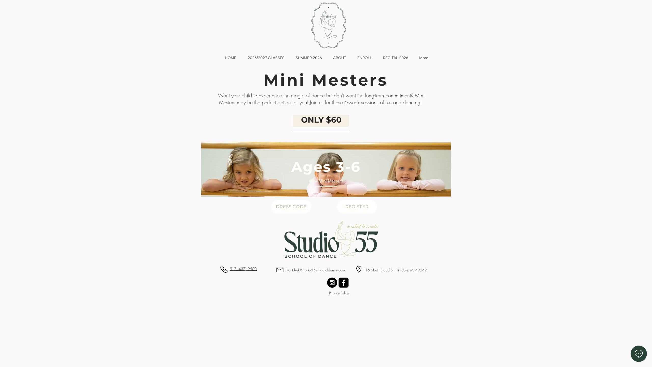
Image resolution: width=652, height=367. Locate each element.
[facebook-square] (343, 283)
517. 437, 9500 (243, 268)
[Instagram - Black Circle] (332, 283)
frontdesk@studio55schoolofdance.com (316, 270)
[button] (326, 166)
